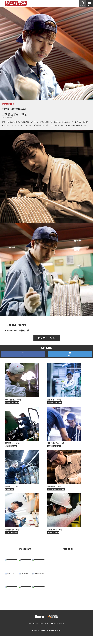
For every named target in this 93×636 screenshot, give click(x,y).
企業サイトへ (45, 337)
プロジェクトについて (57, 624)
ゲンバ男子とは (33, 624)
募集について (44, 624)
